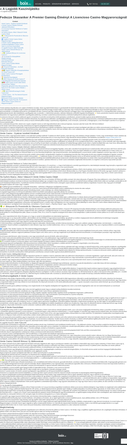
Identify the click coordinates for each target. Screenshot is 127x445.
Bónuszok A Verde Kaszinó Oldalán (12, 98)
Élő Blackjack (5, 75)
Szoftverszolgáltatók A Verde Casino (12, 44)
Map (72, 443)
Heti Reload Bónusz (7, 60)
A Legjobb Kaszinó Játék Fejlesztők (12, 48)
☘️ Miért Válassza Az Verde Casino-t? (13, 79)
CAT (108, 4)
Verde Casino (5, 89)
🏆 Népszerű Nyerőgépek (9, 77)
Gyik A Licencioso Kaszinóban (10, 46)
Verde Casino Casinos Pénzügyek (12, 74)
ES (102, 4)
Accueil (38, 4)
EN (105, 4)
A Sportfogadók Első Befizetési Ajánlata (13, 81)
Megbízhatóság (6, 58)
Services (75, 4)
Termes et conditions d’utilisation (38, 441)
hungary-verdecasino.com (113, 137)
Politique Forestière (53, 441)
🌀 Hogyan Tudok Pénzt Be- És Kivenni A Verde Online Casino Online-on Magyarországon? (14, 101)
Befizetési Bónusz (7, 61)
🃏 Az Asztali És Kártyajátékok (10, 56)
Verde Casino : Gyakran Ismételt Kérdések (14, 23)
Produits (46, 4)
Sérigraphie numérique (61, 4)
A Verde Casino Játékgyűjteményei (12, 42)
